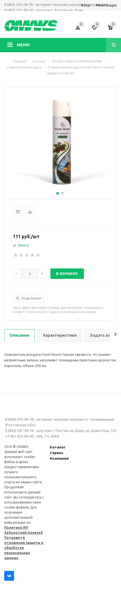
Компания (59, 458)
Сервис (56, 453)
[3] (27, 255)
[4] (32, 255)
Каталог (58, 447)
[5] (38, 255)
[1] (16, 255)
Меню (23, 45)
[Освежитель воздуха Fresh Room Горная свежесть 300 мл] (60, 188)
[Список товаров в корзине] (113, 29)
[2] (21, 255)
